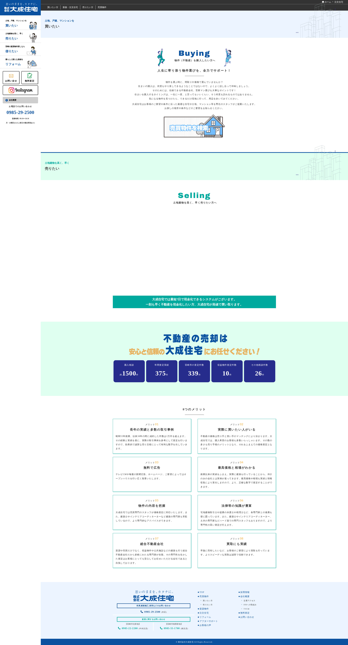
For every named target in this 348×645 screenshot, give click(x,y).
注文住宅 (204, 613)
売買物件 (102, 7)
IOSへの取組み (250, 605)
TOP (202, 592)
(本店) (155, 612)
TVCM (246, 609)
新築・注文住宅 (70, 7)
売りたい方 (87, 7)
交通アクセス (249, 601)
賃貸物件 (204, 609)
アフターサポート (209, 621)
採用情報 (244, 592)
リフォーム (205, 617)
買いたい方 (52, 7)
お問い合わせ (247, 617)
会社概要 (12, 100)
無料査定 (244, 613)
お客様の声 (205, 625)
